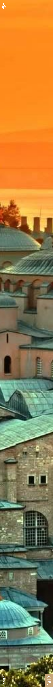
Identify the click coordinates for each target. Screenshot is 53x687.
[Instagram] (4, 679)
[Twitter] (4, 684)
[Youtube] (4, 681)
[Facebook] (4, 676)
